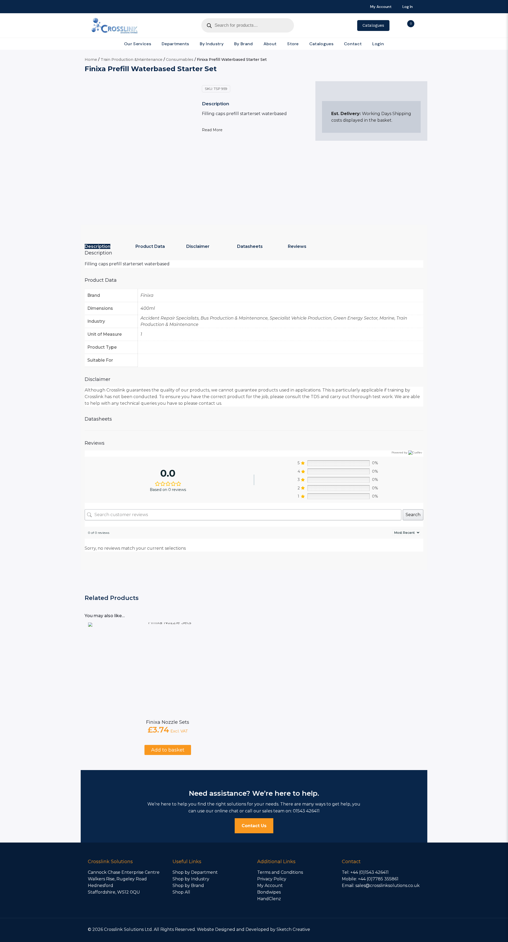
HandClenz (269, 898)
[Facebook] (379, 929)
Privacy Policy (271, 878)
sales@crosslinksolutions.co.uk (387, 885)
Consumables (179, 59)
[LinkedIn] (401, 929)
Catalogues (373, 25)
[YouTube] (394, 929)
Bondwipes (269, 892)
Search (413, 514)
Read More (212, 130)
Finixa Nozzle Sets (167, 722)
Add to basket (167, 750)
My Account (270, 885)
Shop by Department (195, 872)
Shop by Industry (191, 878)
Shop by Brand (188, 885)
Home (91, 59)
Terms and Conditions (280, 872)
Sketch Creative (293, 929)
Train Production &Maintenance (131, 59)
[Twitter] (386, 929)
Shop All (181, 892)
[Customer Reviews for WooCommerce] (414, 452)
